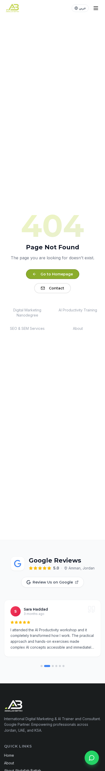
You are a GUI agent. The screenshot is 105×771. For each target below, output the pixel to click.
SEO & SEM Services (27, 328)
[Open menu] (96, 8)
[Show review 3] (53, 666)
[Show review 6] (63, 666)
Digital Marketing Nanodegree (27, 312)
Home (9, 755)
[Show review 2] (47, 666)
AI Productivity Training (78, 310)
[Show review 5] (60, 666)
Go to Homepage (57, 274)
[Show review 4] (56, 666)
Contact (56, 288)
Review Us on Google (53, 582)
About (78, 328)
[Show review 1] (42, 666)
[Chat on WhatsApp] (92, 758)
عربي (82, 8)
